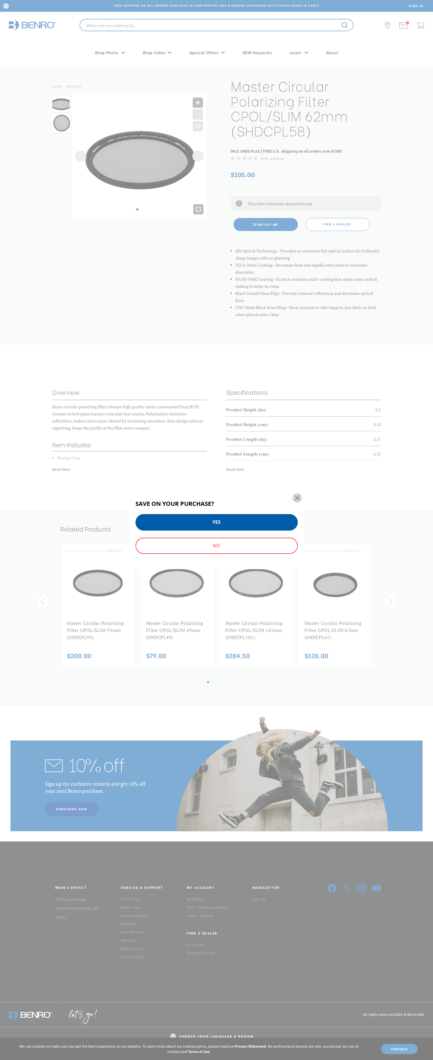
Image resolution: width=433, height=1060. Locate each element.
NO (216, 545)
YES (216, 522)
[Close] (297, 498)
